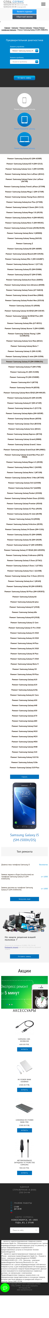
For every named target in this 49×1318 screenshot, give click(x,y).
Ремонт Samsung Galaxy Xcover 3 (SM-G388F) (24, 328)
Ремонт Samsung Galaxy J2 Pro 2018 (24, 628)
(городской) (15, 7)
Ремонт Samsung (26, 28)
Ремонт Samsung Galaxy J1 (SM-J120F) (24, 351)
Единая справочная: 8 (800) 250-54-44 (24, 1190)
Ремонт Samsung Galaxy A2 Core (24, 695)
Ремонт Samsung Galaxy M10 (24, 731)
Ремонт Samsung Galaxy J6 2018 (24, 648)
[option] (24, 992)
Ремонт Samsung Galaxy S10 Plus (24, 767)
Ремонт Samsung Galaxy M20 (24, 736)
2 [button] (9, 1004)
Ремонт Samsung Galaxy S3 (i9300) (24, 305)
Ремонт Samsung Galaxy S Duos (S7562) (24, 560)
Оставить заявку (24, 956)
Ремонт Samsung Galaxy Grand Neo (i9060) (24, 295)
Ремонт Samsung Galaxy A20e (24, 690)
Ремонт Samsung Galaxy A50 (24, 710)
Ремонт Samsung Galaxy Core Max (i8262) (24, 341)
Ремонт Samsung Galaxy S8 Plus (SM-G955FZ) (24, 591)
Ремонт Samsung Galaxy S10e (24, 762)
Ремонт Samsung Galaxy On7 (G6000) (24, 488)
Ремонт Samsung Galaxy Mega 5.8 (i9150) (24, 212)
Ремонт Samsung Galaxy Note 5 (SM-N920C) (24, 223)
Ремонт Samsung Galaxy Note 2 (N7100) (24, 472)
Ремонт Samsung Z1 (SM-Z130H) (24, 372)
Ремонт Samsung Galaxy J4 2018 (24, 638)
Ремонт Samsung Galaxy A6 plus (24, 602)
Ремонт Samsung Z (24, 243)
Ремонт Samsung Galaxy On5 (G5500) (24, 483)
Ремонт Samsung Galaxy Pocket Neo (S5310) (24, 300)
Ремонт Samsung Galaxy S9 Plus (24, 674)
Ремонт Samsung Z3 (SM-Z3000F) (24, 377)
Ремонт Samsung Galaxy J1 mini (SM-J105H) (24, 356)
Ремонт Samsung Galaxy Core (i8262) (24, 429)
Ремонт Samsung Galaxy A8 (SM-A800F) (24, 248)
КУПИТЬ (24, 1049)
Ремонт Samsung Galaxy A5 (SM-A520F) (24, 398)
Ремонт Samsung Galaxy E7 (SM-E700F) (25, 274)
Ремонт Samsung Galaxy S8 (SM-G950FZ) (24, 586)
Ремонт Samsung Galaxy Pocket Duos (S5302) (24, 498)
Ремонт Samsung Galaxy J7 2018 (24, 659)
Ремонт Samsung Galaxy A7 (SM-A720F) (24, 403)
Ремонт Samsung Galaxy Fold (24, 726)
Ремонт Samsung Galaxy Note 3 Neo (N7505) (24, 477)
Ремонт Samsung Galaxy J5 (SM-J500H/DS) (24, 361)
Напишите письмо (11, 947)
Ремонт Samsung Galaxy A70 (24, 716)
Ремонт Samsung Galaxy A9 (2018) (24, 617)
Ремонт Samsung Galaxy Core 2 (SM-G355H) (25, 169)
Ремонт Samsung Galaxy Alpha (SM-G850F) (24, 413)
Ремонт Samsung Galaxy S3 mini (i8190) (24, 514)
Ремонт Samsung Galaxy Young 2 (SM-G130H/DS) (24, 334)
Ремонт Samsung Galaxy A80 (24, 721)
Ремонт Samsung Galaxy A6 (24, 596)
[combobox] (24, 50)
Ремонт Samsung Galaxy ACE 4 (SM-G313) (25, 163)
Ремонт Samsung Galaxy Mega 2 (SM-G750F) (24, 191)
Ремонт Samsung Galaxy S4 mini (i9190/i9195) (24, 228)
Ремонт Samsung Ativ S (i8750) (24, 382)
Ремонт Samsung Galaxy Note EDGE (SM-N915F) (24, 392)
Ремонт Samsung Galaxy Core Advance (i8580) (24, 285)
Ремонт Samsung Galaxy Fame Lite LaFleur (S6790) (24, 180)
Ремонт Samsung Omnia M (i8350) (24, 387)
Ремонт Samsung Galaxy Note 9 (24, 664)
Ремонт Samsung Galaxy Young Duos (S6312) (24, 197)
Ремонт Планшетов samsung (24, 129)
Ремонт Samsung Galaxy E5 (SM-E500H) (24, 269)
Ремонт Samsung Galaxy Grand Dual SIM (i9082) (24, 449)
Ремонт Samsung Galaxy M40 (24, 747)
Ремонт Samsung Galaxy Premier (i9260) (24, 503)
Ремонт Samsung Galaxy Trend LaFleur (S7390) (24, 186)
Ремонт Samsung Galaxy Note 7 (24, 346)
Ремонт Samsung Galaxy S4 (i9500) (24, 519)
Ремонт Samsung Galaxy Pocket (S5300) (24, 493)
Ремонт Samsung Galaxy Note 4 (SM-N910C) (24, 217)
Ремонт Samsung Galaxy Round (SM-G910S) (24, 254)
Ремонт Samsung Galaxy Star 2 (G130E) (24, 571)
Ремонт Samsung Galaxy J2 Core (24, 622)
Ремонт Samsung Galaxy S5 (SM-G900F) (24, 534)
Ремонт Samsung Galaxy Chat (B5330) (24, 424)
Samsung (15, 28)
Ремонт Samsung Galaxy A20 (24, 684)
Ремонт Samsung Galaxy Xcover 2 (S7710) (24, 264)
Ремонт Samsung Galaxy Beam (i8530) (24, 418)
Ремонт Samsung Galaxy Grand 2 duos (24, 444)
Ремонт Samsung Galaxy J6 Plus (24, 653)
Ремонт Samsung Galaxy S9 (24, 669)
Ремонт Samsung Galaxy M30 (24, 741)
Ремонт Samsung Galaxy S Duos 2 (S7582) (24, 565)
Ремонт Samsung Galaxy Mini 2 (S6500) (24, 467)
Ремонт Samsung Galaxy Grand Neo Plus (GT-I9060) (24, 456)
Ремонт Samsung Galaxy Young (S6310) (24, 238)
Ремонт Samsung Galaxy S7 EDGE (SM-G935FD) (24, 550)
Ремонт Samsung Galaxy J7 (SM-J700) (24, 367)
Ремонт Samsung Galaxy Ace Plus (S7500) (24, 202)
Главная (7, 28)
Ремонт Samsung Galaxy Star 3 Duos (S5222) (24, 576)
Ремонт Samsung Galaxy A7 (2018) (24, 607)
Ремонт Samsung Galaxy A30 (24, 700)
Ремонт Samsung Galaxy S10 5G (25, 757)
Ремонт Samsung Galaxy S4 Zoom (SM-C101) (24, 529)
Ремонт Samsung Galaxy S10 (24, 752)
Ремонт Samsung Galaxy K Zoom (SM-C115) (24, 207)
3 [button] (11, 1004)
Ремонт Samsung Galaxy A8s (24, 612)
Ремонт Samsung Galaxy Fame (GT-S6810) (24, 290)
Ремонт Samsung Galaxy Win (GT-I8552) (24, 323)
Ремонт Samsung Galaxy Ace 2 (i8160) (24, 581)
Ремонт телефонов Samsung (24, 109)
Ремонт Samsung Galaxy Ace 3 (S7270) (24, 408)
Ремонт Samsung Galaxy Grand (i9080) (24, 439)
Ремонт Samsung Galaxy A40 (24, 705)
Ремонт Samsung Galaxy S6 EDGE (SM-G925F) (24, 311)
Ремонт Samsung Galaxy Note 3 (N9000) (24, 233)
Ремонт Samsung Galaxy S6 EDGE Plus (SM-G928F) (24, 317)
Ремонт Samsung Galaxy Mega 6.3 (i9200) (24, 462)
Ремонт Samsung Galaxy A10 (24, 679)
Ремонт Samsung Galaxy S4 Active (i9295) (24, 524)
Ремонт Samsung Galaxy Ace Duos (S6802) (24, 279)
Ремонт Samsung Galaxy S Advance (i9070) (24, 555)
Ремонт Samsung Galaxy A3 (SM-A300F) (24, 158)
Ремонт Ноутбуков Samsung (24, 148)
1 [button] (7, 1004)
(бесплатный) (15, 5)
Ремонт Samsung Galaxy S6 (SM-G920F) (24, 540)
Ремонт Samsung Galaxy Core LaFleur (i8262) (24, 174)
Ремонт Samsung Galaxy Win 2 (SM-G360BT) (24, 259)
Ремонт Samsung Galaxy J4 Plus (24, 643)
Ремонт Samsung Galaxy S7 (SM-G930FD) (24, 545)
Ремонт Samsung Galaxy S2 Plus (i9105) (24, 508)
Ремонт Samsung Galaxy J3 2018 (24, 633)
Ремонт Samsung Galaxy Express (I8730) (24, 434)
